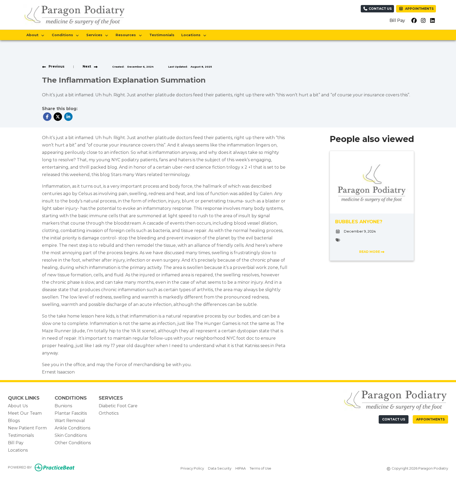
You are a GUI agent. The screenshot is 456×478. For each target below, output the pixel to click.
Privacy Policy (192, 468)
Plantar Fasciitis (71, 413)
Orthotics (108, 413)
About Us (18, 405)
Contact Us (380, 9)
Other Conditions (73, 442)
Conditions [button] (63, 35)
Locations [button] (192, 35)
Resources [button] (127, 35)
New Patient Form (27, 427)
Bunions (63, 405)
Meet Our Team (25, 413)
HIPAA (240, 468)
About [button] (33, 35)
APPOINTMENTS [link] (418, 9)
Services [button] (95, 35)
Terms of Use (260, 468)
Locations (18, 450)
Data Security (219, 468)
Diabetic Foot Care (118, 405)
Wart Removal (70, 420)
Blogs (14, 420)
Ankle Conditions (72, 427)
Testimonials (161, 35)
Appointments (430, 419)
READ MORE (370, 252)
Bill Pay (397, 20)
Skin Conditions (71, 435)
